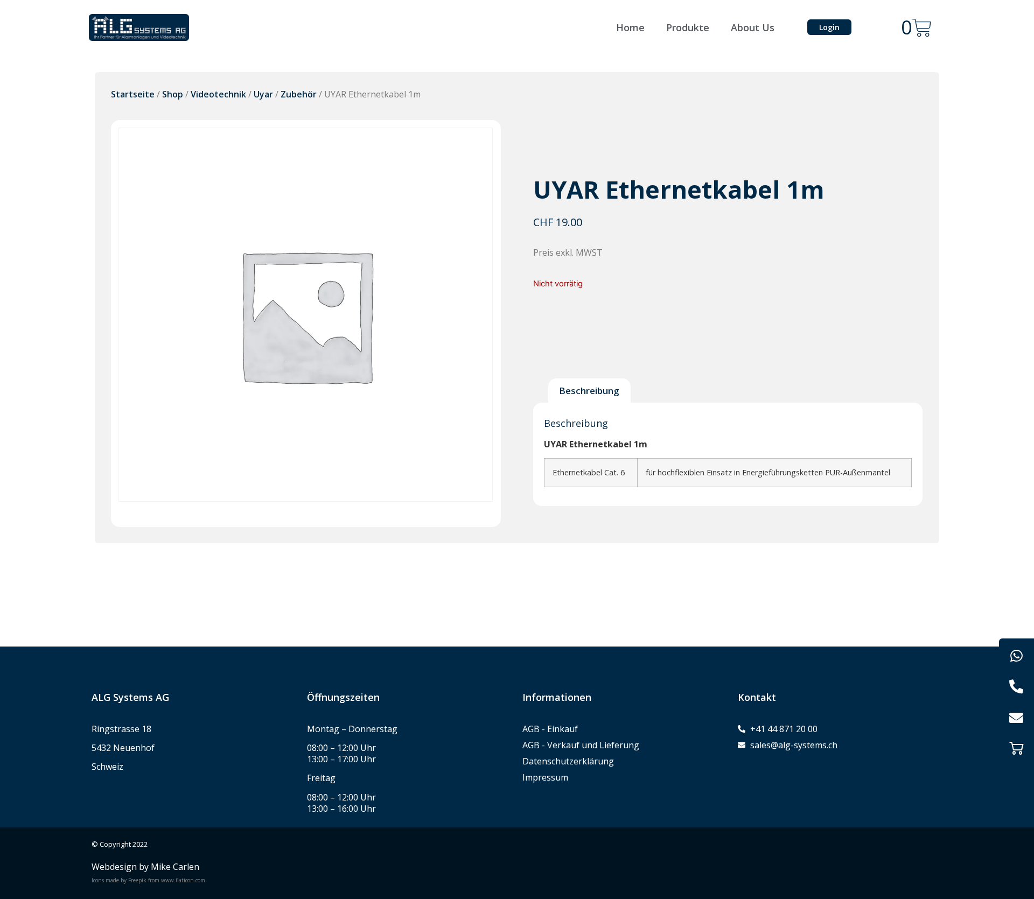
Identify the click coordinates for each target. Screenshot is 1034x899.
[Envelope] (1016, 717)
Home (630, 27)
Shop (172, 94)
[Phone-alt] (1016, 686)
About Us (752, 27)
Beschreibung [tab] (589, 390)
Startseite (133, 94)
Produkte (687, 27)
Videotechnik (218, 94)
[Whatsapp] (1016, 656)
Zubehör (299, 94)
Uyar (263, 94)
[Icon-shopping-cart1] (1016, 748)
